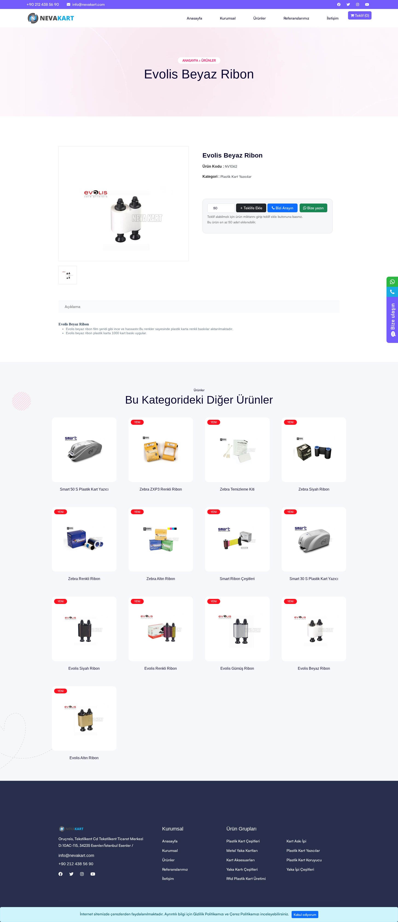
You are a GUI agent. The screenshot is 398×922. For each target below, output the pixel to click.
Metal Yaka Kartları (242, 850)
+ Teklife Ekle (251, 208)
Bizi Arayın (284, 208)
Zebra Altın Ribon (160, 579)
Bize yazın (315, 208)
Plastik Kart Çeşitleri (243, 841)
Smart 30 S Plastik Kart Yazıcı (314, 579)
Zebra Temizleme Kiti (237, 489)
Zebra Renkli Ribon (84, 579)
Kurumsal (228, 18)
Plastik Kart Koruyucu (304, 860)
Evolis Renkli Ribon (160, 668)
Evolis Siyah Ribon (84, 668)
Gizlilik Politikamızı (208, 914)
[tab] (68, 275)
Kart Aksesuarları (240, 860)
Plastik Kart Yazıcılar (303, 850)
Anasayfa (194, 18)
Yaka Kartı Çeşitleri (242, 869)
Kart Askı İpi (296, 841)
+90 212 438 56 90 (42, 4)
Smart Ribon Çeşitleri (237, 579)
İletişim (333, 18)
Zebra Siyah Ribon (313, 489)
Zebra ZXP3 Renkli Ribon (161, 489)
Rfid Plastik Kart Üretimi (246, 878)
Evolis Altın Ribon (84, 758)
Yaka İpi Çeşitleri (300, 869)
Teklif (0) (361, 15)
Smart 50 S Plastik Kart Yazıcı (84, 489)
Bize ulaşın (393, 316)
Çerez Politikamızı (244, 914)
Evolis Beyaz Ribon (314, 668)
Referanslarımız (296, 18)
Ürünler (259, 18)
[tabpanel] (199, 593)
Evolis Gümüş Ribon (237, 668)
